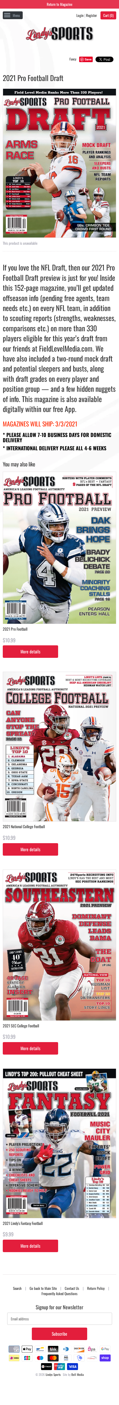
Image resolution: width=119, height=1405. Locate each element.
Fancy (72, 59)
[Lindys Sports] (59, 35)
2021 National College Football (24, 826)
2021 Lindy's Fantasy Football (23, 1223)
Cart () (108, 15)
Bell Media (77, 1374)
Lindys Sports (53, 1374)
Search (17, 1288)
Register (91, 15)
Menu (16, 15)
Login (80, 15)
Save (88, 59)
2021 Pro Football (15, 629)
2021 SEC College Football (21, 1026)
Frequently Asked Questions (59, 1293)
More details (30, 651)
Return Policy (96, 1288)
